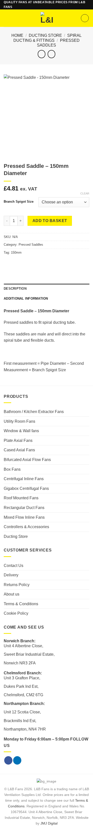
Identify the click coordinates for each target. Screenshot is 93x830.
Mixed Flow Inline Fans (24, 517)
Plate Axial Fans (18, 440)
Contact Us (13, 565)
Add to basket (49, 221)
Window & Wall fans (21, 431)
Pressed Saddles (31, 244)
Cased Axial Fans (19, 450)
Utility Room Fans (19, 421)
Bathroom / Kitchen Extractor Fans (34, 412)
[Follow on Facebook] (8, 760)
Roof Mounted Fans (21, 498)
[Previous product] (51, 54)
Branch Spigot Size (18, 201)
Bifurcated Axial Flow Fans (27, 460)
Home (17, 35)
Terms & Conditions (21, 604)
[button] (7, 18)
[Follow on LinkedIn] (17, 760)
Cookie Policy (16, 613)
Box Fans (12, 469)
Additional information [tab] (26, 298)
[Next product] (41, 54)
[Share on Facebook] (7, 263)
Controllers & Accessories (26, 527)
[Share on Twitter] (13, 263)
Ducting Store (45, 35)
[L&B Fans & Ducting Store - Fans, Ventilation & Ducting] (46, 18)
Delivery (11, 575)
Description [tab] (15, 288)
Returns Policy (17, 585)
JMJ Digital (49, 823)
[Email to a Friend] (19, 263)
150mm (16, 252)
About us (11, 594)
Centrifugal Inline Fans (24, 479)
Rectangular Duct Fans (24, 508)
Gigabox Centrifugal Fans (26, 488)
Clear (84, 193)
